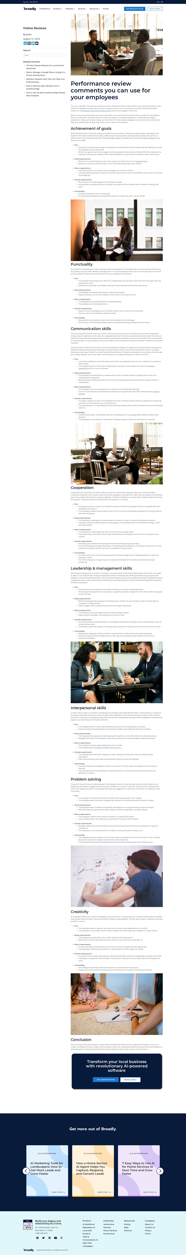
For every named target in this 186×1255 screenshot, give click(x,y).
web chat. (86, 175)
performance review (112, 138)
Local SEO (87, 1231)
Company (150, 1221)
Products (57, 9)
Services (81, 9)
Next (160, 1171)
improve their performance (101, 111)
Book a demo (155, 9)
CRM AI (86, 1237)
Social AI (86, 1234)
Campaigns (88, 1246)
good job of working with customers (108, 748)
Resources (94, 9)
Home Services (110, 1231)
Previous (26, 1171)
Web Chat (87, 1243)
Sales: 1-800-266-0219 (31, 2)
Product (87, 1221)
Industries (69, 9)
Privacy (148, 1231)
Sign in (159, 2)
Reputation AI (89, 1227)
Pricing (105, 9)
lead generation (141, 161)
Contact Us (150, 1227)
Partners (128, 1231)
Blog (126, 1227)
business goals (149, 138)
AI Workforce (44, 9)
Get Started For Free (134, 9)
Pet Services (109, 1234)
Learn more (56, 1192)
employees (87, 111)
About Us (149, 1224)
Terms (148, 1234)
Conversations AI (90, 1240)
